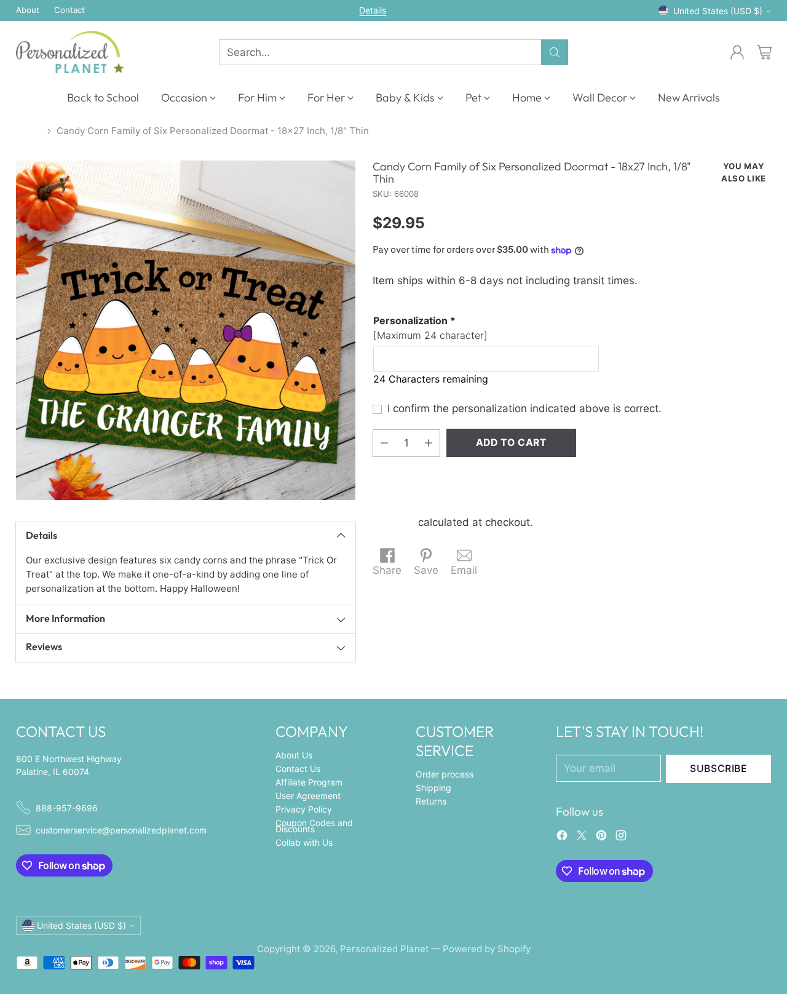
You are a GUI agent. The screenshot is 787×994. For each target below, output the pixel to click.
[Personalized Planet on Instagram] (621, 838)
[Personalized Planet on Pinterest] (601, 838)
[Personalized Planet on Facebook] (562, 838)
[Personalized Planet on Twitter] (581, 838)
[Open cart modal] (764, 52)
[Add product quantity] (428, 443)
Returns (431, 801)
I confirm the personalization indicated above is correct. (524, 408)
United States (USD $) (717, 11)
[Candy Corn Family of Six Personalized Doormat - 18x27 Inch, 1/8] (185, 330)
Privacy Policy (303, 809)
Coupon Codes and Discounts (314, 825)
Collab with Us (304, 842)
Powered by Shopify (487, 949)
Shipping (394, 522)
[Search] (554, 52)
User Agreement (308, 795)
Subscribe (719, 768)
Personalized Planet (384, 949)
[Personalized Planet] (70, 52)
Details (372, 10)
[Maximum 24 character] (430, 327)
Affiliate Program (308, 782)
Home (29, 131)
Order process (444, 774)
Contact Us (297, 768)
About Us (293, 755)
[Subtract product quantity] (384, 443)
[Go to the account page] (737, 52)
